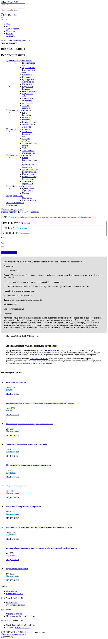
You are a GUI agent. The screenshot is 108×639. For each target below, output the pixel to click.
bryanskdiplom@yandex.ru (23, 625)
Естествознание (29, 122)
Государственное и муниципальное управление (29, 163)
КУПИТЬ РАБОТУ (9, 252)
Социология (27, 98)
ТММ (24, 148)
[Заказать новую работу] (12, 209)
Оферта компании (14, 614)
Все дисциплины (8, 43)
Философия (27, 103)
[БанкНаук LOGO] (10, 2)
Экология (26, 127)
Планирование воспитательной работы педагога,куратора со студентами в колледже (39, 527)
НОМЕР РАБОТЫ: (11, 223)
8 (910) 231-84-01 (22, 627)
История (26, 77)
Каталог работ (12, 29)
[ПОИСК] (2, 13)
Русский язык (28, 188)
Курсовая (22, 212)
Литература (27, 191)
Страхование (28, 179)
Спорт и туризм (29, 200)
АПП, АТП (27, 131)
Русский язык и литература (18, 186)
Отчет (9, 390)
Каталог (12, 212)
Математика (11, 205)
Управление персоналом (27, 182)
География (26, 117)
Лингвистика (28, 82)
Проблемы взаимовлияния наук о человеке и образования (28, 465)
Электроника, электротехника (29, 151)
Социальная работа (27, 95)
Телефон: (10, 627)
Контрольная (12, 431)
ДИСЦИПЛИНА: (11, 233)
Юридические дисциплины (18, 155)
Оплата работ (12, 602)
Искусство (27, 75)
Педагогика (27, 86)
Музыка (25, 193)
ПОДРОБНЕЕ (12, 394)
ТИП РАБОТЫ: (10, 228)
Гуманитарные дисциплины (19, 60)
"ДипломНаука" (50, 351)
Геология (26, 120)
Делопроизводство (30, 169)
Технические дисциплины (18, 129)
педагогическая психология (17, 569)
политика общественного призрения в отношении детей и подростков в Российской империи (41, 548)
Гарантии (10, 31)
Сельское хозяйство (26, 140)
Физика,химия (28, 124)
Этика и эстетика (26, 106)
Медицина (27, 198)
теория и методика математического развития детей (26, 444)
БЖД (24, 112)
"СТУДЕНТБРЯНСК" (39, 359)
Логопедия (27, 84)
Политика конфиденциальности (20, 616)
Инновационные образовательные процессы (23, 507)
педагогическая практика (16, 382)
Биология (26, 115)
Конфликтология (29, 172)
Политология (28, 174)
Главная (9, 24)
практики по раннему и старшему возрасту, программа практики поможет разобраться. (40, 403)
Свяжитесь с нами (14, 593)
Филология (27, 101)
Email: (9, 625)
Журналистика (28, 67)
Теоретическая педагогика (16, 486)
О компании (11, 591)
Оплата (9, 33)
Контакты (10, 36)
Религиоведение (29, 91)
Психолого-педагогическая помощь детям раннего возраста (29, 424)
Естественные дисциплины (18, 110)
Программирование (15, 203)
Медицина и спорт (14, 195)
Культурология (28, 79)
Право (25, 157)
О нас (8, 26)
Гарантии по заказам (15, 605)
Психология (27, 89)
